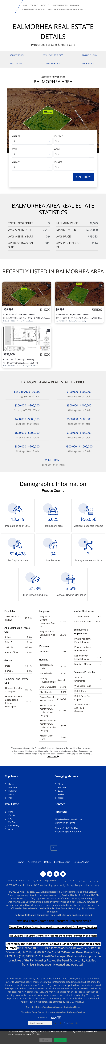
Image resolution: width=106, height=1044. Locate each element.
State (10, 811)
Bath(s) (57, 149)
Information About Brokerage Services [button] (66, 9)
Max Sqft (58, 162)
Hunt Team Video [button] (59, 5)
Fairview (62, 787)
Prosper (61, 797)
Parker (61, 794)
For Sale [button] (34, 5)
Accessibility (34, 861)
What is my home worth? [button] (33, 9)
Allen (60, 784)
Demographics (53, 63)
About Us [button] (45, 5)
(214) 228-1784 (70, 828)
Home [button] (24, 5)
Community (13, 825)
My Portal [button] (75, 5)
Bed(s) (14, 149)
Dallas (11, 784)
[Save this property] (48, 285)
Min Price (16, 136)
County (11, 815)
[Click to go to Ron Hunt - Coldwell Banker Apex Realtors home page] (8, 6)
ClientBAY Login (62, 861)
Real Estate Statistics (53, 55)
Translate (73, 1023)
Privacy (20, 861)
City (10, 818)
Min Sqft (15, 162)
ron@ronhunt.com (71, 831)
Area (10, 829)
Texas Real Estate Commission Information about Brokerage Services (53, 1012)
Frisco (11, 794)
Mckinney (12, 791)
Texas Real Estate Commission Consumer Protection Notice (53, 921)
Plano (11, 797)
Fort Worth (13, 787)
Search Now (83, 176)
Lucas (60, 791)
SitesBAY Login (81, 861)
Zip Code (12, 822)
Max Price (58, 136)
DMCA (47, 861)
